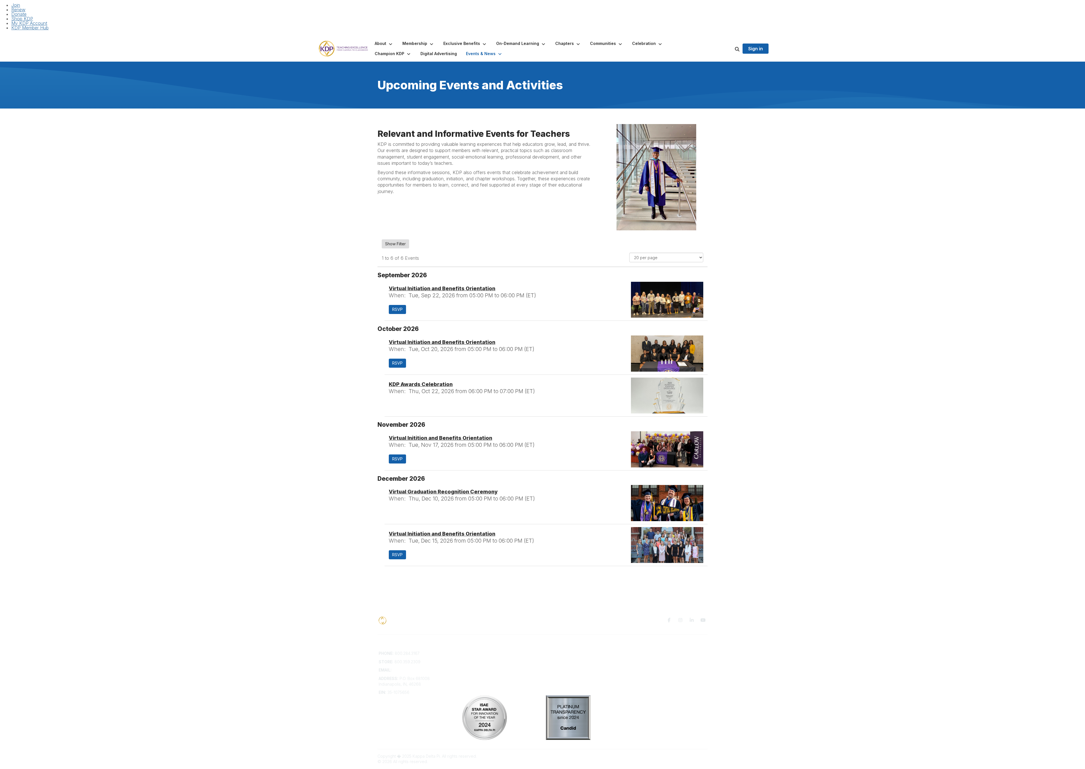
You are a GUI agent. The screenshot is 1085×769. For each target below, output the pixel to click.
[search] (730, 48)
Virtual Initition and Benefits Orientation (440, 438)
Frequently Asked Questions (488, 659)
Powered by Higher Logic (683, 756)
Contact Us (472, 653)
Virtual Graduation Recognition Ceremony (443, 492)
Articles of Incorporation (484, 681)
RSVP (397, 309)
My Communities (561, 653)
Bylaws (468, 675)
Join (15, 5)
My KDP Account (29, 23)
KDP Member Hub (30, 28)
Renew (18, 9)
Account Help (474, 664)
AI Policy (637, 661)
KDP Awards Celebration (421, 384)
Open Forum (557, 659)
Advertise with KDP (480, 670)
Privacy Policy (643, 653)
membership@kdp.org (413, 670)
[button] (384, 43)
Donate (19, 14)
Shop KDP (22, 18)
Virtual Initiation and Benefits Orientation (442, 288)
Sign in (755, 48)
